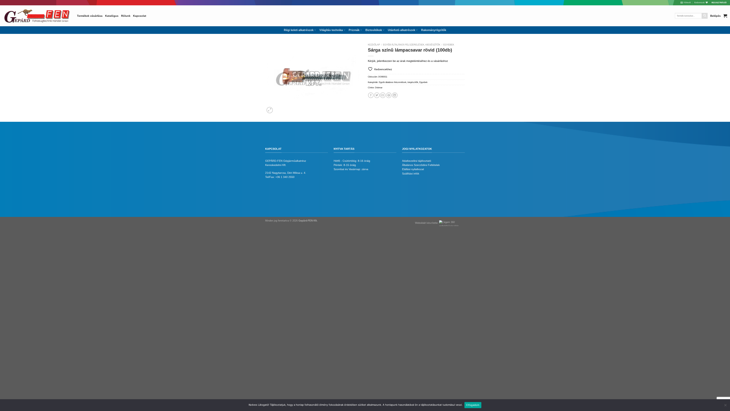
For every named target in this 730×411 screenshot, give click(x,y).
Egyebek (448, 44)
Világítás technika (331, 30)
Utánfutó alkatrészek (401, 30)
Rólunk (125, 15)
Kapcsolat (139, 15)
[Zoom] (270, 110)
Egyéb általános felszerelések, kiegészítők (411, 44)
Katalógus (111, 15)
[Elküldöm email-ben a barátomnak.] (383, 95)
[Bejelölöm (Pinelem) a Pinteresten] (389, 95)
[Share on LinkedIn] (395, 95)
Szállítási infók (410, 173)
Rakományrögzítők (433, 30)
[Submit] (705, 16)
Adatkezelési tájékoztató (416, 160)
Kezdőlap (374, 44)
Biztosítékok (373, 30)
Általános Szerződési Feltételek (421, 164)
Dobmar (378, 87)
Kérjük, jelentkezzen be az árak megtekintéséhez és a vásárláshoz (408, 60)
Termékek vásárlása (89, 15)
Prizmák (354, 30)
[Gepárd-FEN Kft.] (37, 15)
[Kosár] (725, 16)
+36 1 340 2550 (284, 176)
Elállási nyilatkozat (413, 169)
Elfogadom (472, 404)
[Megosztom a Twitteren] (377, 95)
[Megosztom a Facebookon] (371, 95)
